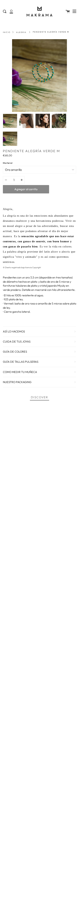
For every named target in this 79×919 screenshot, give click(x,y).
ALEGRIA (21, 32)
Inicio (7, 32)
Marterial (7, 163)
